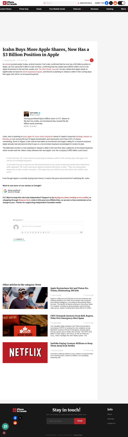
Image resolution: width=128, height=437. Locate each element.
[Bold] (22, 232)
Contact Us (111, 423)
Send (79, 421)
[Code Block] (41, 232)
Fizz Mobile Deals (57, 9)
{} (46, 232)
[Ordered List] (33, 232)
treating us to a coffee (78, 197)
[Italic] (25, 232)
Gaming (109, 9)
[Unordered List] (35, 232)
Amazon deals (86, 3)
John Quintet (56, 295)
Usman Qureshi (9, 60)
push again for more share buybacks (38, 136)
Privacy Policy (78, 435)
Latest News (5, 9)
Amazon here (24, 200)
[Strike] (30, 232)
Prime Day (23, 9)
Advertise (110, 419)
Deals (39, 9)
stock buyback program (32, 72)
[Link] (43, 232)
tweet (8, 64)
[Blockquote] (38, 232)
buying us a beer (61, 197)
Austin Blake (56, 323)
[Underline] (28, 232)
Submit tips (99, 3)
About (109, 414)
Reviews (94, 9)
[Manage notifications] (4, 432)
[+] (49, 232)
